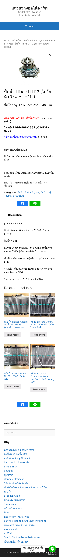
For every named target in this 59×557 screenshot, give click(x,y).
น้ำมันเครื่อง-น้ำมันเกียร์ (16, 541)
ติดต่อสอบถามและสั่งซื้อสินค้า (22, 118)
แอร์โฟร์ (8, 533)
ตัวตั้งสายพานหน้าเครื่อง (16, 516)
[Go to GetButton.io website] (52, 554)
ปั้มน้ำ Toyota (37, 40)
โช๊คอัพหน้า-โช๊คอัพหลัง (16, 483)
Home (7, 40)
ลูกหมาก (8, 470)
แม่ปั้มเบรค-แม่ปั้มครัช (15, 454)
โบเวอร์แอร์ (10, 504)
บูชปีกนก (8, 475)
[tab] (15, 215)
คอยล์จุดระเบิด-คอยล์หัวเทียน (19, 450)
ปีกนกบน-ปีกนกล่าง (14, 479)
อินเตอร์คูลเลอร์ (12, 495)
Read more (12, 334)
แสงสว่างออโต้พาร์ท (30, 7)
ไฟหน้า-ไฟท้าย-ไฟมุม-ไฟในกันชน (22, 537)
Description (15, 215)
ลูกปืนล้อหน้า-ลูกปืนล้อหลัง (17, 458)
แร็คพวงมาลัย (11, 529)
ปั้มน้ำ (27, 40)
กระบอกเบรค (10, 466)
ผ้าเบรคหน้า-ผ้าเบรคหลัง (16, 462)
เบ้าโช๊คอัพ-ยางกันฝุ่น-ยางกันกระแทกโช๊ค (25, 487)
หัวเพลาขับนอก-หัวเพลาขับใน (19, 525)
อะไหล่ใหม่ (17, 40)
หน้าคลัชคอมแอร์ (13, 508)
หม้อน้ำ (8, 491)
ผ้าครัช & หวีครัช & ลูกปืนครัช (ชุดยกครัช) (25, 520)
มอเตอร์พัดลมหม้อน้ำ (14, 500)
